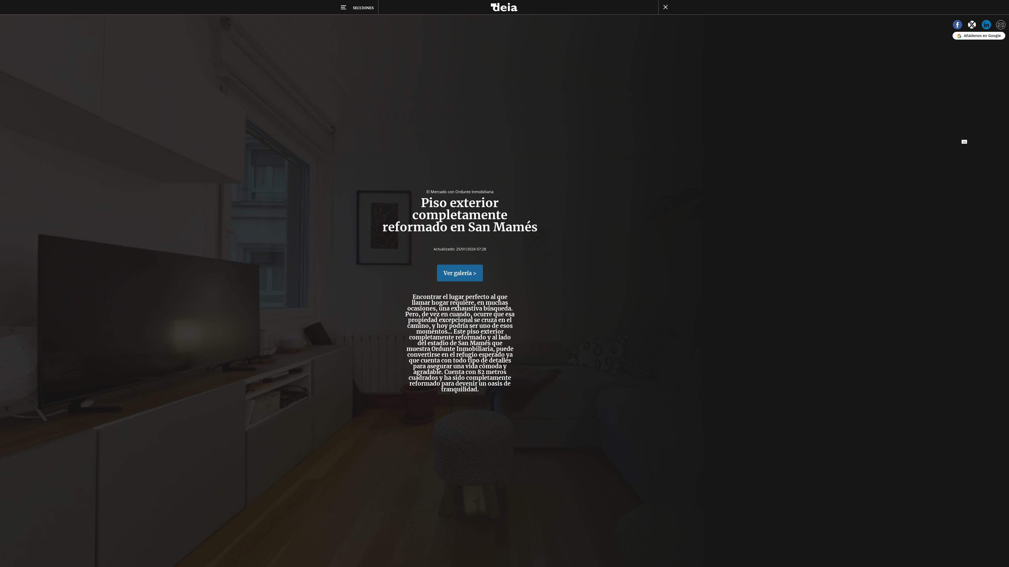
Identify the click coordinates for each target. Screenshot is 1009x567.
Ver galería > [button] (460, 273)
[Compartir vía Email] (1001, 26)
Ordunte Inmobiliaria (462, 349)
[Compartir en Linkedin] (986, 26)
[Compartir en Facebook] (957, 26)
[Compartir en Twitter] (972, 26)
